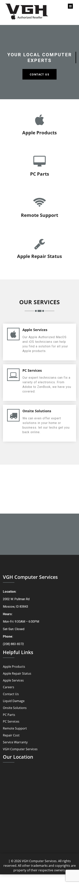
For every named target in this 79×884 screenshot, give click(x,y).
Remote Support (15, 728)
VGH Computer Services (20, 749)
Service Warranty (15, 742)
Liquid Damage (14, 701)
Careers (8, 687)
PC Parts (9, 715)
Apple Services (13, 680)
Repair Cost (11, 735)
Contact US (39, 74)
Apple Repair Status (17, 674)
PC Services (11, 722)
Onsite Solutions (15, 708)
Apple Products (14, 667)
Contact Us (11, 694)
